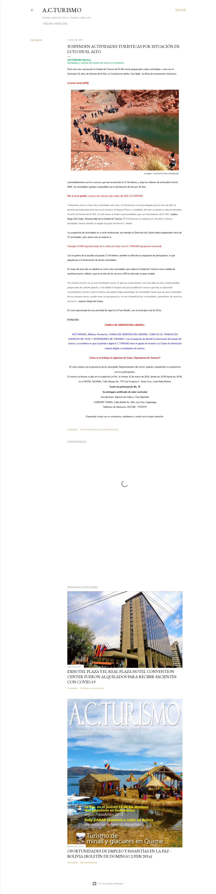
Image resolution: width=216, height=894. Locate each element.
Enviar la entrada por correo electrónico (99, 429)
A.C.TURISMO (62, 10)
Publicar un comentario (92, 688)
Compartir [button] (36, 40)
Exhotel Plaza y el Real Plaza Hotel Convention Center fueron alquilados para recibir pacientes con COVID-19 (121, 677)
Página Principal (56, 23)
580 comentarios (88, 862)
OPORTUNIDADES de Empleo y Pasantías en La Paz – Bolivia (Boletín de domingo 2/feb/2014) (119, 853)
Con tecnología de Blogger (111, 883)
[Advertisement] (124, 553)
